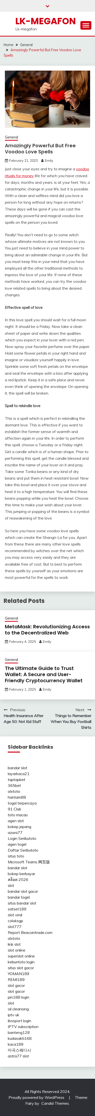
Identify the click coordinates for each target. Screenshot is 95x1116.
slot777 (14, 926)
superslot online (21, 956)
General (11, 137)
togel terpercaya (22, 803)
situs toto (16, 856)
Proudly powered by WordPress (37, 1097)
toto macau (18, 814)
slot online (16, 950)
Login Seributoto (22, 838)
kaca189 (15, 1044)
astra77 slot (18, 1056)
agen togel (17, 844)
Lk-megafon (45, 21)
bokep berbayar (21, 873)
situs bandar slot (22, 903)
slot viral (15, 914)
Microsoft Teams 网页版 (29, 861)
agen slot (16, 820)
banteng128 (19, 1032)
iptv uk (13, 1014)
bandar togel (19, 897)
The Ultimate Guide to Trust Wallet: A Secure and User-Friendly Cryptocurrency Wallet (44, 674)
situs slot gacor (21, 967)
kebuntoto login (21, 961)
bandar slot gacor (23, 891)
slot (11, 885)
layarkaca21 (18, 773)
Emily (49, 160)
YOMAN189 (18, 973)
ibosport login (19, 1020)
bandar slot (17, 767)
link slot (14, 944)
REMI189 (16, 979)
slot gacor (16, 985)
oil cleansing (18, 1008)
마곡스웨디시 (19, 1050)
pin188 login (18, 997)
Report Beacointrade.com (30, 932)
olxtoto (14, 791)
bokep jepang (19, 826)
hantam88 (17, 797)
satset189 (17, 908)
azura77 (15, 832)
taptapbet (16, 779)
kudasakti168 (20, 1038)
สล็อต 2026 (18, 879)
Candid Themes (55, 1103)
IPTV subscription (23, 1026)
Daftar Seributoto (23, 850)
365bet (14, 785)
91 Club (14, 808)
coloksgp (15, 920)
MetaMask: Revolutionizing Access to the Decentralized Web (47, 629)
